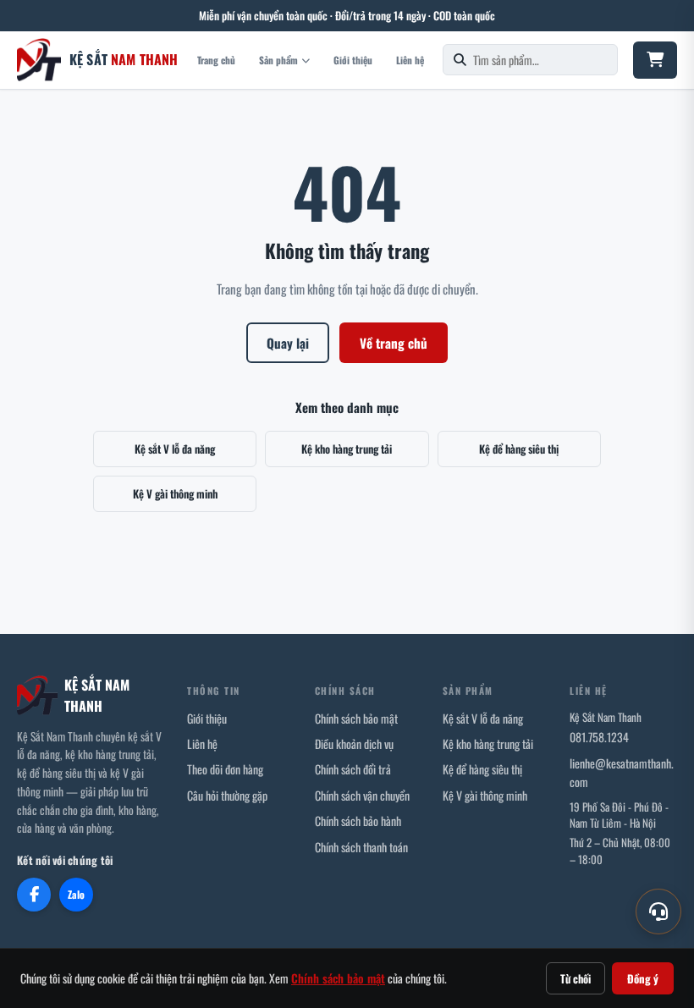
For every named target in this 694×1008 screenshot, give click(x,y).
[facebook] (34, 895)
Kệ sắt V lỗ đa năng (175, 448)
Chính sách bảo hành (358, 820)
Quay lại (288, 342)
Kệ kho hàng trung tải (346, 448)
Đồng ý (642, 978)
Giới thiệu (352, 59)
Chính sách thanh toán (361, 847)
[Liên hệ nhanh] (658, 912)
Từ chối (575, 978)
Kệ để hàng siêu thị (519, 448)
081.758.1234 (599, 737)
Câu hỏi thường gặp (227, 795)
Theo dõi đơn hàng (225, 769)
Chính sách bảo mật (356, 718)
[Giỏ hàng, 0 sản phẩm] (655, 60)
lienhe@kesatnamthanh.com (622, 772)
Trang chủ (216, 59)
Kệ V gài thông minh (175, 493)
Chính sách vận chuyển (362, 795)
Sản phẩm (278, 59)
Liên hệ (410, 59)
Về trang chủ (393, 342)
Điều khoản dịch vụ (354, 743)
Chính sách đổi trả (353, 769)
